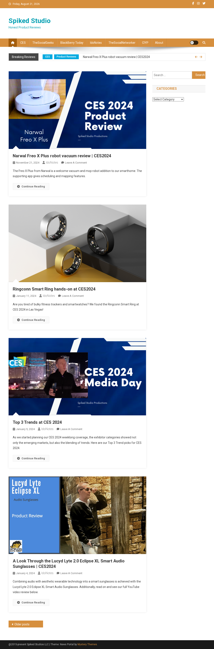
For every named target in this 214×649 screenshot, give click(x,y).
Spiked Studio (30, 21)
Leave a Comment (76, 162)
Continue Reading (33, 186)
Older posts (21, 624)
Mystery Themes (87, 644)
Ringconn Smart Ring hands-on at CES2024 (54, 289)
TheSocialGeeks (43, 42)
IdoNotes (96, 42)
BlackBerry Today (71, 42)
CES (23, 42)
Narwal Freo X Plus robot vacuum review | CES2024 (116, 57)
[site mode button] (194, 43)
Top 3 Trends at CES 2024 (37, 422)
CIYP (145, 42)
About (159, 42)
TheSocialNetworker (121, 42)
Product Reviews (66, 56)
